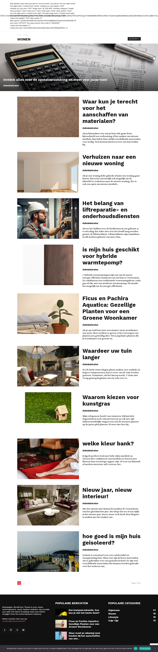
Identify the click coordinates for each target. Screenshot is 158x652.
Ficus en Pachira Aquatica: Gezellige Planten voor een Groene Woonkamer (109, 308)
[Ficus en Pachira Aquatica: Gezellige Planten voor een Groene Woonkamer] (61, 624)
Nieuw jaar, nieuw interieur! (107, 493)
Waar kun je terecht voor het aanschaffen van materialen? (110, 111)
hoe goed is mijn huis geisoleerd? (111, 539)
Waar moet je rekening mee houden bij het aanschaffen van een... (84, 636)
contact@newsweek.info (13, 621)
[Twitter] (17, 630)
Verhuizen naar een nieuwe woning (109, 160)
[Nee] (155, 648)
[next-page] (29, 583)
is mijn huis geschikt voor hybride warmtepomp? (110, 256)
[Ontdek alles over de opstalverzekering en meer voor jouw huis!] (79, 67)
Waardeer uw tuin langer (107, 354)
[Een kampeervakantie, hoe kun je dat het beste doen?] (61, 613)
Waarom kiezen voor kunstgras (110, 400)
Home (19, 35)
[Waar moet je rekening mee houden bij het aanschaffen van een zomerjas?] (61, 636)
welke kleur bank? (108, 443)
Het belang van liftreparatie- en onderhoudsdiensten (110, 209)
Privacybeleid (145, 648)
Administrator (11, 85)
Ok (136, 648)
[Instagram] (11, 630)
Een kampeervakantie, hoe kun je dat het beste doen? (84, 611)
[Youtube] (23, 630)
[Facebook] (4, 630)
